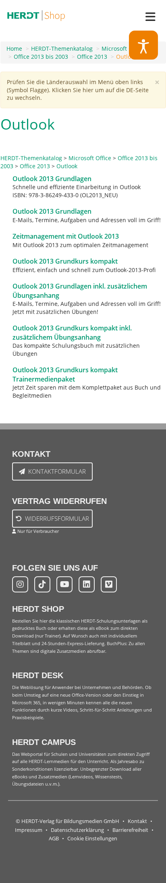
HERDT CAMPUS (44, 742)
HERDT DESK (37, 675)
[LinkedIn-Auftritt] (87, 584)
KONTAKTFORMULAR (57, 471)
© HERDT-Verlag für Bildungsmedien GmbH (67, 821)
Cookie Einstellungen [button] (92, 838)
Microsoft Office (123, 48)
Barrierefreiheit (130, 830)
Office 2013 (92, 56)
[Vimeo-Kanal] (109, 584)
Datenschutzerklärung (77, 830)
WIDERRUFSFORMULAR (57, 518)
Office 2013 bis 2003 (41, 56)
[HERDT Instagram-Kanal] (20, 584)
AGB (54, 838)
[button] (143, 45)
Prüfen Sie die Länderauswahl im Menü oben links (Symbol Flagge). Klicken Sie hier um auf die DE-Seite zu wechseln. (78, 89)
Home (14, 48)
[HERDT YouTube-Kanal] (64, 584)
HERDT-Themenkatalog (62, 48)
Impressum (28, 830)
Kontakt (137, 821)
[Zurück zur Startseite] (36, 14)
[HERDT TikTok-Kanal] (42, 584)
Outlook (126, 56)
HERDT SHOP (38, 608)
